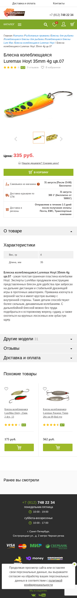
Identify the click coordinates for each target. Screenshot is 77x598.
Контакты (59, 3)
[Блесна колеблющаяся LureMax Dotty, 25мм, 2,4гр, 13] (19, 396)
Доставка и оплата (23, 3)
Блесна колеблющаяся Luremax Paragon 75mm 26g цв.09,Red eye (55, 413)
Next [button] (61, 139)
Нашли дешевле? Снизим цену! (40, 163)
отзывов (32, 67)
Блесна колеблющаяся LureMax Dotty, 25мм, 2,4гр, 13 (16, 413)
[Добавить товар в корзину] (19, 447)
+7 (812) (61, 14)
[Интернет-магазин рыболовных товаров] (14, 13)
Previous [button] (9, 103)
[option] (38, 137)
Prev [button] (15, 139)
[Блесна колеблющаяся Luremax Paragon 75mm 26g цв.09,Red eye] (58, 396)
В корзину (41, 172)
